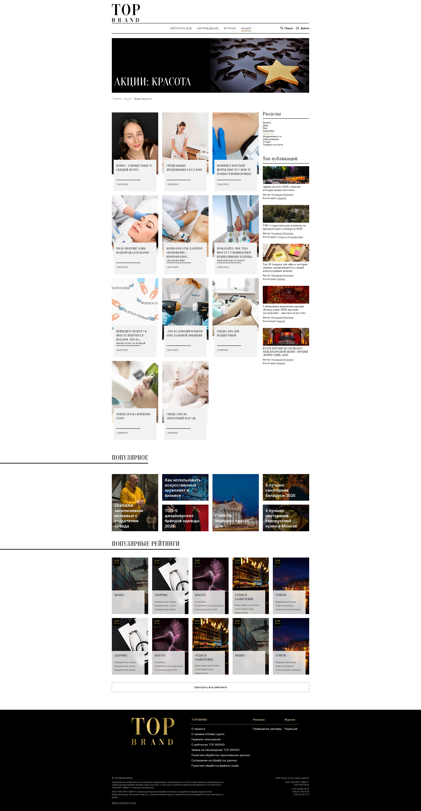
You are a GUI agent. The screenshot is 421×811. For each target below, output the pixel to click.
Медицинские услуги (165, 605)
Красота (200, 595)
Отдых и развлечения (244, 597)
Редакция (291, 728)
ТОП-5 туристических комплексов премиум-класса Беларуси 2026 (284, 227)
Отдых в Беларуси (284, 605)
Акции (127, 98)
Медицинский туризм (165, 609)
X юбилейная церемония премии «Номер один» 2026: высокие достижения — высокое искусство (284, 310)
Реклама (259, 719)
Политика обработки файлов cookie (215, 765)
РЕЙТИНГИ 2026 (181, 28)
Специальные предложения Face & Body (184, 168)
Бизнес (267, 122)
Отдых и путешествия (290, 237)
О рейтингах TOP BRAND (208, 744)
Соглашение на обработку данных (214, 760)
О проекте (198, 728)
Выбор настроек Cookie (124, 803)
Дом (265, 125)
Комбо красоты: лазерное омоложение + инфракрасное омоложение (185, 254)
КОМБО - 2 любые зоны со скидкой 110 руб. (134, 168)
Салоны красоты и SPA (206, 609)
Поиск (289, 28)
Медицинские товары (165, 602)
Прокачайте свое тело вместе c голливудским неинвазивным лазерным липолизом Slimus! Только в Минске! (235, 254)
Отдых (267, 142)
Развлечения (241, 612)
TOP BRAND (199, 719)
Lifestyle (281, 198)
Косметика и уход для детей (209, 605)
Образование (271, 139)
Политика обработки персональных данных (220, 755)
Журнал (290, 719)
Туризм (280, 595)
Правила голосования (206, 739)
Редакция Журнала (282, 194)
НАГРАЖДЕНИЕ (207, 28)
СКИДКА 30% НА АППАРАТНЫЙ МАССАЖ (181, 416)
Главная (116, 98)
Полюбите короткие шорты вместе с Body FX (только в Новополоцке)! (234, 170)
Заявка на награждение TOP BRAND (215, 749)
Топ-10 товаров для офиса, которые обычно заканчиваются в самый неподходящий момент (285, 268)
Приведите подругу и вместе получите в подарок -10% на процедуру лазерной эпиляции (131, 337)
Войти (305, 28)
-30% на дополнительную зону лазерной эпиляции (185, 333)
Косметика (200, 602)
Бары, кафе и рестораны (247, 605)
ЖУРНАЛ (230, 28)
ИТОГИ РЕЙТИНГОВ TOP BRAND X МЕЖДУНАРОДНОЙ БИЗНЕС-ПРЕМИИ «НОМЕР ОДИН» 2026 (285, 352)
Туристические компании (288, 609)
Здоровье (268, 131)
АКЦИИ (246, 28)
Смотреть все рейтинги (210, 687)
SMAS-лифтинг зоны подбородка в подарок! (132, 250)
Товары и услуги (273, 144)
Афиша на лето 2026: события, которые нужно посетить (282, 188)
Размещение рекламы (267, 728)
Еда (265, 128)
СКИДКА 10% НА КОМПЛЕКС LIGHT (133, 416)
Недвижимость (272, 136)
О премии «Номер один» (207, 734)
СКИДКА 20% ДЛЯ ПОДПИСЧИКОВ (228, 333)
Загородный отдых (244, 609)
